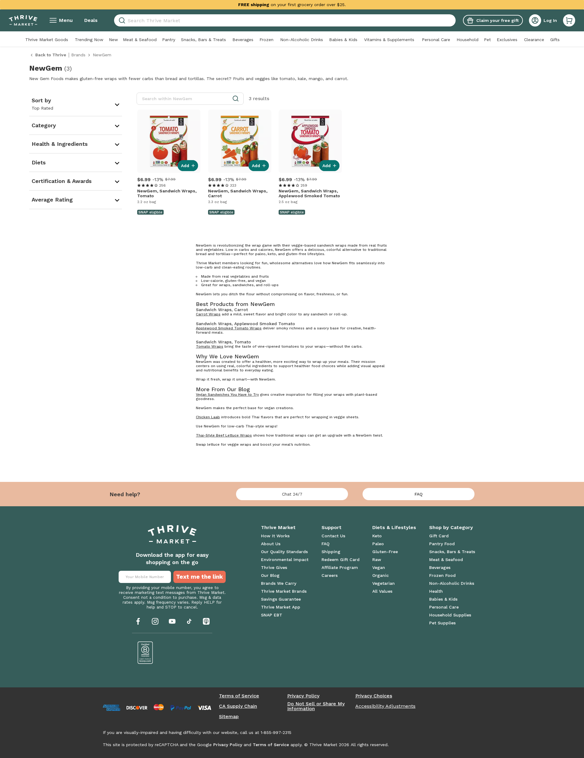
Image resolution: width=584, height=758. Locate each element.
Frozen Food (442, 575)
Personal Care (436, 39)
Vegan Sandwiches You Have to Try (227, 394)
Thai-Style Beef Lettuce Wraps (224, 435)
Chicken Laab (208, 417)
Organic (380, 575)
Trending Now (89, 39)
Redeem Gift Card (341, 559)
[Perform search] (121, 20)
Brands (78, 54)
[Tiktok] (189, 621)
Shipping (331, 551)
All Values (382, 591)
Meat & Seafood (140, 39)
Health (436, 591)
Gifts (555, 39)
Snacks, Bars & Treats (203, 39)
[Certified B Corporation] (145, 652)
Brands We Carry (278, 583)
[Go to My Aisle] (23, 20)
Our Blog (270, 575)
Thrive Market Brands (284, 591)
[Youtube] (172, 621)
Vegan (378, 567)
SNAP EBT (271, 614)
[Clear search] (453, 20)
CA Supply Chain (238, 706)
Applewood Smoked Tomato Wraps (229, 328)
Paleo (378, 543)
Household (467, 39)
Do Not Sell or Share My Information (316, 706)
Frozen (266, 39)
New (113, 39)
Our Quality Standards (284, 551)
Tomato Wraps (209, 346)
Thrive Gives (274, 567)
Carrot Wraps (208, 314)
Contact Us (333, 535)
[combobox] (285, 20)
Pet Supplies (442, 622)
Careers (330, 575)
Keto (377, 535)
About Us (270, 543)
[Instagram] (155, 621)
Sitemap (229, 716)
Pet (487, 39)
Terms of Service (239, 695)
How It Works (275, 535)
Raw (376, 559)
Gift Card (439, 535)
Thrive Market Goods (46, 39)
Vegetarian (383, 583)
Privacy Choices (373, 695)
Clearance (534, 39)
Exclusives (507, 39)
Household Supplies (450, 614)
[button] (569, 20)
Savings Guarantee (281, 599)
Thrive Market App (280, 607)
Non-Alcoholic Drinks (301, 39)
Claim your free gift (497, 20)
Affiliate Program (340, 567)
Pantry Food (442, 543)
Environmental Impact (284, 559)
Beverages (242, 39)
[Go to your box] (569, 20)
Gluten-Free (385, 551)
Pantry (168, 39)
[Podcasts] (206, 621)
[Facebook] (138, 621)
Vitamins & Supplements (389, 39)
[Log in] (535, 20)
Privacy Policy (303, 695)
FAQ (418, 494)
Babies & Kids (343, 39)
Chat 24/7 (292, 494)
